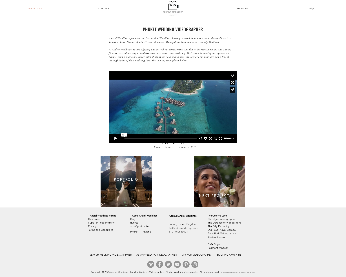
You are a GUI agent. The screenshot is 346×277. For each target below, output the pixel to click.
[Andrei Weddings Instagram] (194, 264)
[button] (103, 215)
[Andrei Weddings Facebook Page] (159, 264)
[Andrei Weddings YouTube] (177, 264)
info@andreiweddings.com (182, 228)
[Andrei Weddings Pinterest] (186, 264)
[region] (126, 181)
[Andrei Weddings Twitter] (168, 264)
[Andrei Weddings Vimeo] (150, 264)
